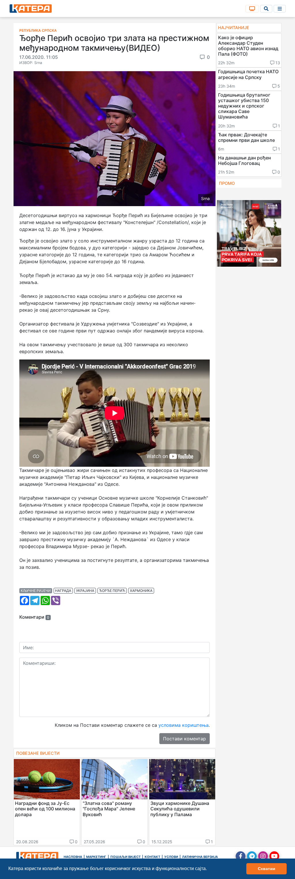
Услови (171, 857)
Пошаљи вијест (125, 857)
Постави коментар (184, 738)
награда (63, 590)
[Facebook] (240, 856)
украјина (85, 590)
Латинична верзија (200, 857)
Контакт (152, 857)
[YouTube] (274, 856)
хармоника (141, 590)
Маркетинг (96, 857)
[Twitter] (252, 856)
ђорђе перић (112, 590)
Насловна (73, 857)
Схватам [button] (266, 868)
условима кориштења (183, 725)
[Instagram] (263, 856)
